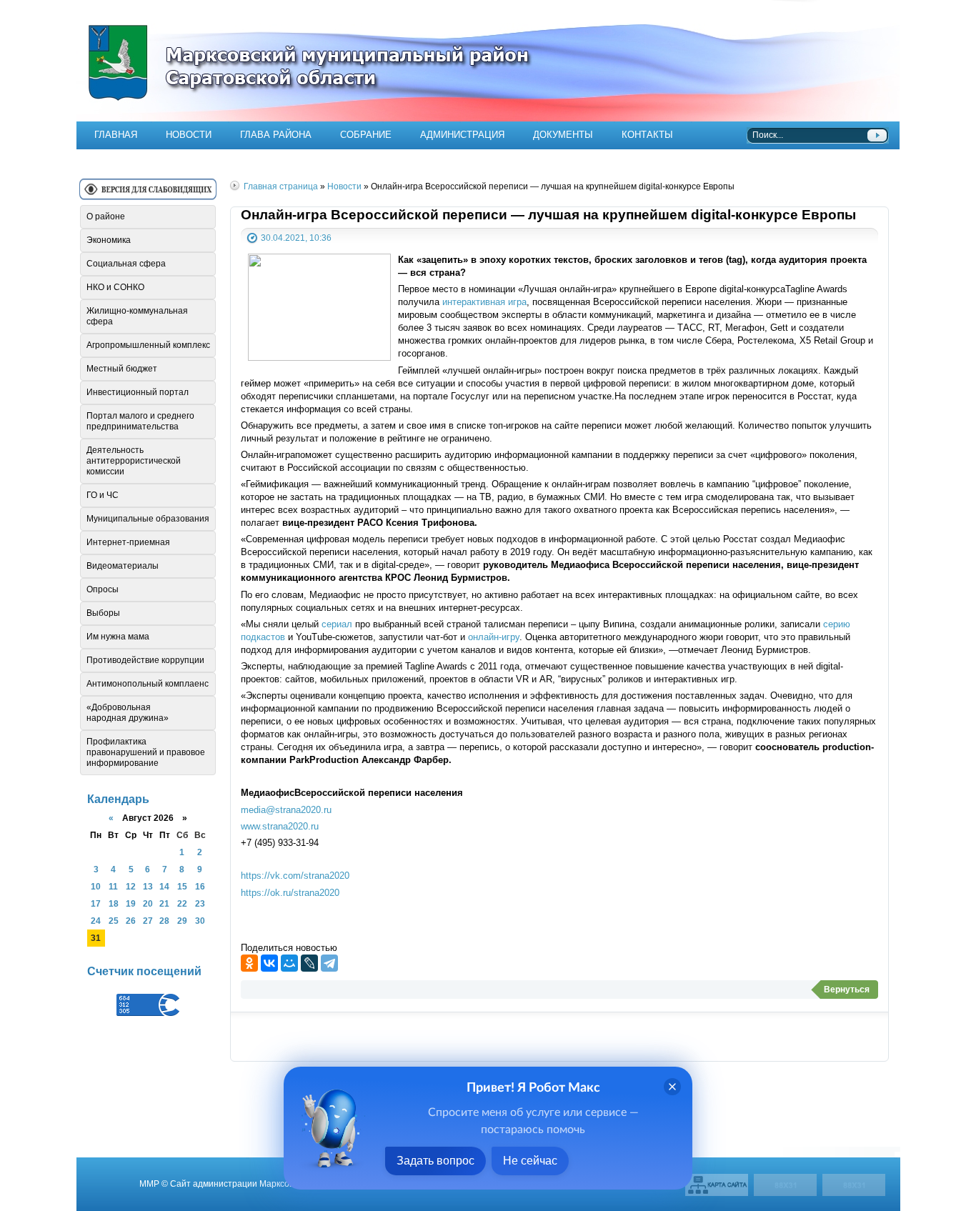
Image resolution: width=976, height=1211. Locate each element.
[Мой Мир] (289, 963)
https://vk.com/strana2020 (295, 875)
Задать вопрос (435, 1161)
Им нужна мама (117, 637)
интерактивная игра (484, 301)
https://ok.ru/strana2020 (290, 892)
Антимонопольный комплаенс (147, 684)
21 (164, 903)
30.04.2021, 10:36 (296, 237)
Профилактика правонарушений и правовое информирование (145, 752)
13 (148, 886)
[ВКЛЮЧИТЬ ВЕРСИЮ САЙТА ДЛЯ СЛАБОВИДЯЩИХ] (148, 194)
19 (131, 903)
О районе (105, 216)
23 (200, 903)
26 (131, 920)
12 (131, 886)
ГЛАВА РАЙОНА (276, 134)
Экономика (108, 240)
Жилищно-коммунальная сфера (137, 316)
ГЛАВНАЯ (115, 134)
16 (200, 886)
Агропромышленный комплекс (148, 345)
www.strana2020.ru (280, 826)
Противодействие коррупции (145, 660)
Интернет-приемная (128, 542)
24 (96, 920)
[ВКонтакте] (269, 963)
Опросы (102, 589)
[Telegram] (329, 963)
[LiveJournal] (309, 963)
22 (182, 903)
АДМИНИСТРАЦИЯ (462, 134)
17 (96, 903)
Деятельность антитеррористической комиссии (133, 461)
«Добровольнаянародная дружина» (127, 712)
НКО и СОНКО (115, 287)
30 (200, 920)
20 (148, 903)
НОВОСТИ (188, 134)
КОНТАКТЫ (647, 134)
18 (114, 903)
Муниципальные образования (147, 519)
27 (148, 920)
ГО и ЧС (102, 495)
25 (114, 920)
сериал (337, 624)
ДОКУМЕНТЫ (563, 134)
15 (182, 886)
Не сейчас (530, 1161)
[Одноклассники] (249, 963)
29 (182, 920)
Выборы (103, 613)
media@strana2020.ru (286, 809)
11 (113, 886)
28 (164, 920)
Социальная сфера (126, 264)
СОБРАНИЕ (366, 134)
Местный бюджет (121, 369)
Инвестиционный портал (137, 392)
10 (96, 886)
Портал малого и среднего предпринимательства (140, 421)
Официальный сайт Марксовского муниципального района (488, 60)
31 (96, 937)
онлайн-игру (493, 637)
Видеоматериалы (122, 566)
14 (164, 886)
